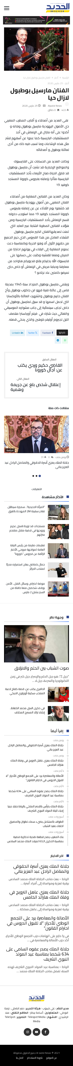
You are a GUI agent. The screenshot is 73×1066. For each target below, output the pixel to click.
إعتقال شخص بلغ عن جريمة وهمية (36, 385)
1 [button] (40, 476)
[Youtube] (36, 1032)
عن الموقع (51, 1057)
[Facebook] (45, 1032)
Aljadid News (55, 105)
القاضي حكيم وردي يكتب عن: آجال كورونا (40, 365)
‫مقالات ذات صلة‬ (58, 409)
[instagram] (27, 1032)
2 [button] (36, 476)
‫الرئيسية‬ (65, 78)
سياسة (9, 450)
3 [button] (33, 476)
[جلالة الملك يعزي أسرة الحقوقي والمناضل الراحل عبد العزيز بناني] (36, 434)
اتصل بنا (19, 1057)
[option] (36, 442)
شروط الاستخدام (35, 1057)
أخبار (56, 78)
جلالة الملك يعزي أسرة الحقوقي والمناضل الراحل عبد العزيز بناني (36, 465)
